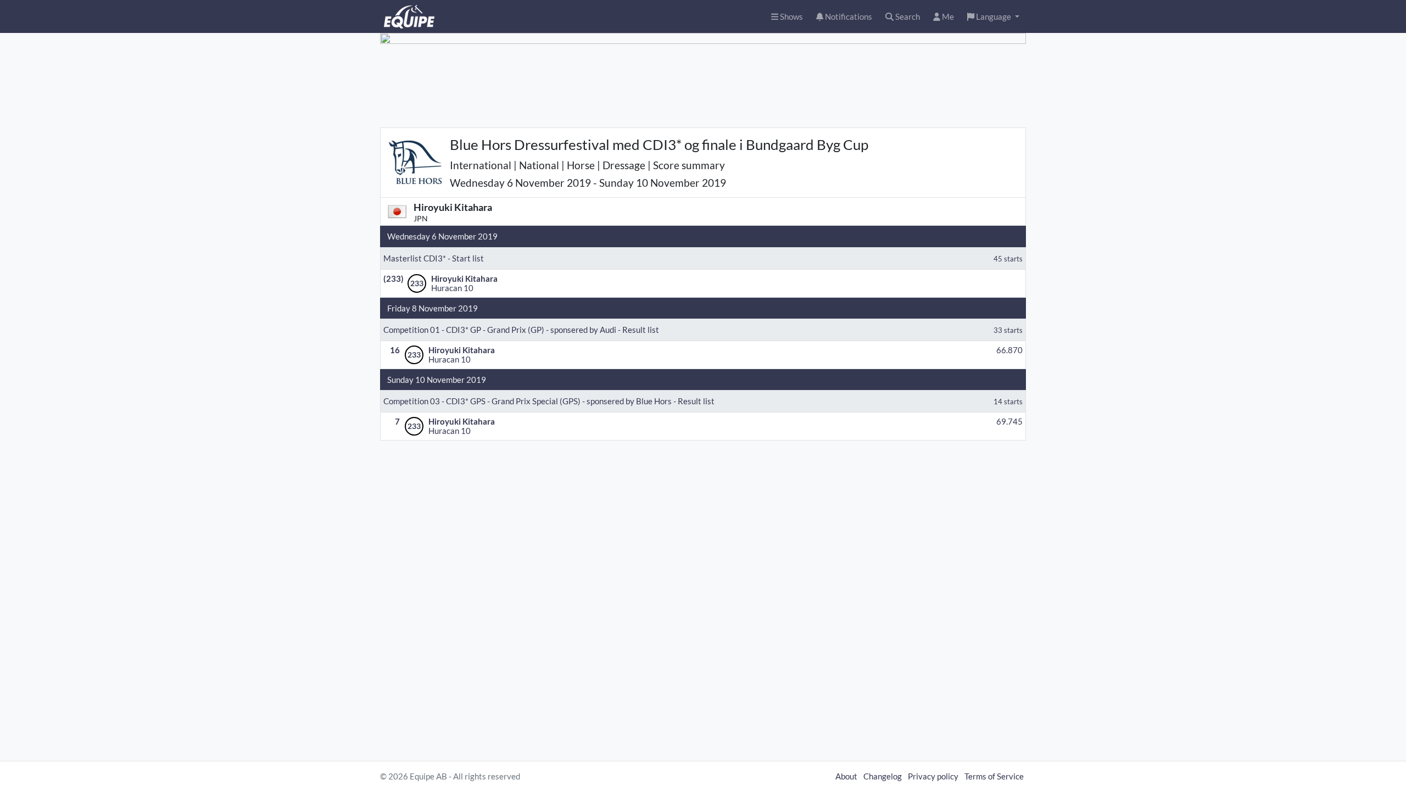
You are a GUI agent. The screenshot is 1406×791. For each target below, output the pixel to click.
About (846, 776)
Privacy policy (933, 776)
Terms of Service (994, 776)
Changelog (882, 776)
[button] (993, 16)
